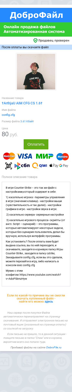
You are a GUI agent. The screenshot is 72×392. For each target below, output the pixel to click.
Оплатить (36, 144)
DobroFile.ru (53, 347)
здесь (49, 301)
